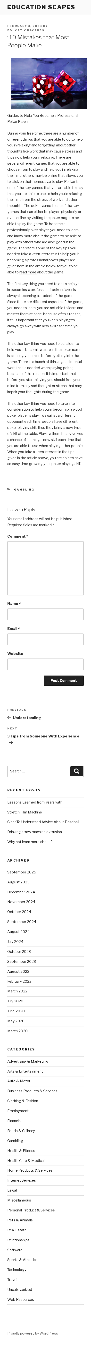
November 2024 (21, 902)
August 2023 (18, 971)
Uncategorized (19, 1289)
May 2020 (16, 1021)
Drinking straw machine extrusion (34, 832)
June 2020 (16, 1011)
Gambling (24, 489)
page (65, 218)
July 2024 (15, 941)
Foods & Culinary (21, 1131)
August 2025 (18, 882)
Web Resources (20, 1299)
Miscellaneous (19, 1200)
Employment (18, 1111)
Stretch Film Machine (24, 812)
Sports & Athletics (22, 1260)
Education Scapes (41, 7)
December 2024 (21, 892)
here (21, 266)
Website (15, 653)
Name (14, 603)
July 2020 (15, 1001)
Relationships (18, 1240)
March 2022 (17, 991)
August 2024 (18, 932)
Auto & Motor (18, 1081)
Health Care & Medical (25, 1161)
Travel (12, 1279)
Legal (12, 1190)
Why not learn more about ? (30, 842)
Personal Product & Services (31, 1210)
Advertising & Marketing (27, 1061)
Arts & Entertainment (25, 1071)
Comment (17, 536)
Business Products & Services (32, 1091)
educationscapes (25, 30)
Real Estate (17, 1230)
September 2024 (21, 922)
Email (13, 628)
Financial (14, 1121)
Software (15, 1250)
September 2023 (21, 961)
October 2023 (19, 951)
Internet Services (21, 1180)
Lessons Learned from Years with (34, 802)
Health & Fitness (21, 1151)
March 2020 (17, 1031)
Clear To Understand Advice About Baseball (43, 822)
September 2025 (21, 872)
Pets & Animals (20, 1220)
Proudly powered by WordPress (32, 1333)
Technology (16, 1270)
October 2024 (19, 912)
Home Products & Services (30, 1170)
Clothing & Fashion (22, 1101)
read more (28, 272)
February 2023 (19, 981)
